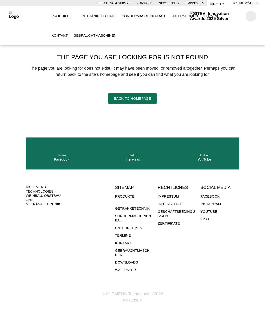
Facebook (210, 196)
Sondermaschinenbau (133, 218)
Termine (123, 235)
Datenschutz (171, 204)
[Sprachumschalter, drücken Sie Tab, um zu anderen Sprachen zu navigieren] (236, 3)
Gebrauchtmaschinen (133, 253)
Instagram (210, 204)
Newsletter (168, 3)
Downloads (126, 262)
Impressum (195, 3)
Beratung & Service (114, 3)
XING (204, 219)
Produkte (124, 196)
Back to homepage (132, 98)
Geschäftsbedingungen (176, 214)
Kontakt (144, 3)
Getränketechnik (132, 208)
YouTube (208, 211)
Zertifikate (169, 223)
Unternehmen (128, 228)
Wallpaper (125, 270)
